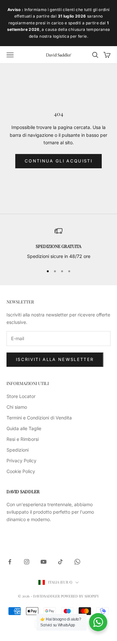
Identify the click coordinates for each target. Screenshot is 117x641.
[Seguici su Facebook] (9, 561)
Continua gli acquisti (58, 160)
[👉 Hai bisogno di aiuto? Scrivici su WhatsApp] (98, 622)
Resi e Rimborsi (22, 439)
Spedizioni (17, 450)
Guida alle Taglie (23, 428)
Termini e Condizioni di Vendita (39, 417)
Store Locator (20, 396)
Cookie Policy (20, 471)
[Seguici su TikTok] (60, 561)
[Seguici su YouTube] (43, 561)
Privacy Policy (21, 460)
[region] (58, 243)
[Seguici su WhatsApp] (77, 561)
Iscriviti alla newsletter (55, 359)
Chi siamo (16, 407)
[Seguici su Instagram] (26, 561)
